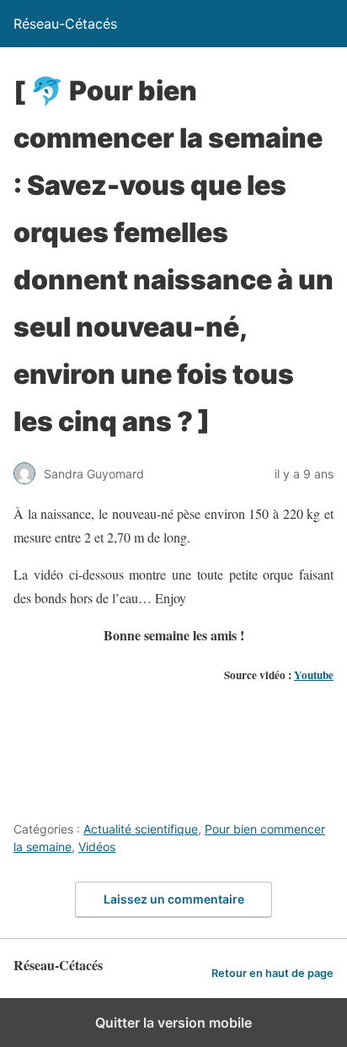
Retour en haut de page (272, 973)
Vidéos (96, 846)
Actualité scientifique (140, 829)
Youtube (314, 675)
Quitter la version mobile (173, 1022)
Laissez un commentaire (174, 899)
